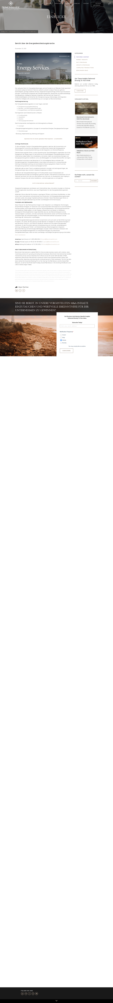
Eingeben (94, 181)
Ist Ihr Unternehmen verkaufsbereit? (43, 183)
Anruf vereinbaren (20, 235)
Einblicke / (5, 31)
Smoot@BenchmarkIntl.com (49, 239)
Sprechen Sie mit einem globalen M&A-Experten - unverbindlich (43, 139)
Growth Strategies (83, 65)
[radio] (77, 334)
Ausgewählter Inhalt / (17, 31)
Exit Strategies (81, 62)
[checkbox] (77, 338)
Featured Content (82, 57)
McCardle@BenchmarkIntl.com (50, 244)
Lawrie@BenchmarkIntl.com (51, 242)
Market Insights (82, 59)
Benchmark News (82, 70)
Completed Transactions (85, 67)
